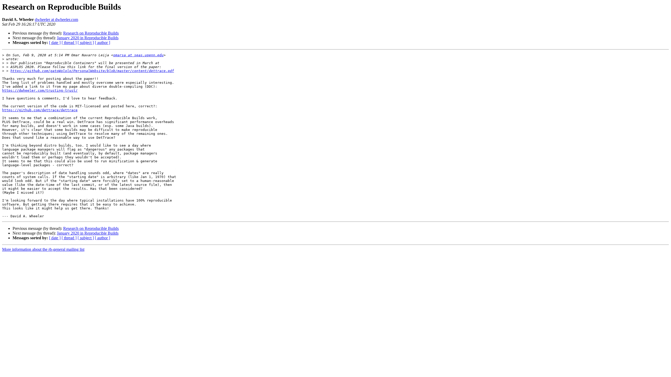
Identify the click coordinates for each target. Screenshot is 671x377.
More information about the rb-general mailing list (43, 249)
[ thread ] (69, 42)
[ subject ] (86, 42)
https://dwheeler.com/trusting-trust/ (40, 90)
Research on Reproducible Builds (91, 33)
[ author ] (102, 42)
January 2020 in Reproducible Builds (87, 38)
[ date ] (55, 42)
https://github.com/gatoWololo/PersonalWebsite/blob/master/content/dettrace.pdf (92, 71)
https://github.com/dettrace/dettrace (40, 110)
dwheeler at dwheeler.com (56, 19)
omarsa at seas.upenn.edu (138, 55)
